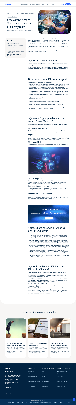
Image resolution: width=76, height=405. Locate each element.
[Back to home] (12, 4)
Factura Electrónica (45, 381)
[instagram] (11, 389)
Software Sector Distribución (62, 383)
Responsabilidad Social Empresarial (34, 381)
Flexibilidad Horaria (60, 373)
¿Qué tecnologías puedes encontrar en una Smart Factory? (15, 48)
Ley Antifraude (45, 386)
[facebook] (16, 389)
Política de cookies (36, 402)
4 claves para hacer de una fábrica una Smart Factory (15, 52)
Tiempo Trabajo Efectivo (61, 378)
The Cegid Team (31, 373)
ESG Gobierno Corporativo (32, 376)
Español (69, 402)
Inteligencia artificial (31, 386)
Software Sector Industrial (62, 381)
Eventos (43, 376)
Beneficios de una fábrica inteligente (15, 45)
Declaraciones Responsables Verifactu (46, 402)
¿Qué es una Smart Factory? (13, 43)
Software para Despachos (62, 388)
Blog (43, 371)
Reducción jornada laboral (62, 371)
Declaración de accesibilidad (58, 402)
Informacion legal (11, 402)
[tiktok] (14, 389)
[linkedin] (6, 389)
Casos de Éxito (45, 373)
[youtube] (8, 389)
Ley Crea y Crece (45, 383)
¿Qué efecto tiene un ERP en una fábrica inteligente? (14, 55)
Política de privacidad (28, 402)
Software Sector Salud (61, 386)
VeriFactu (44, 388)
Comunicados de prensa (32, 383)
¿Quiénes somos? (31, 371)
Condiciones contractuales (19, 402)
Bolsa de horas (59, 376)
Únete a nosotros (31, 388)
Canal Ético (30, 378)
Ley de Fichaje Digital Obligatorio (48, 378)
